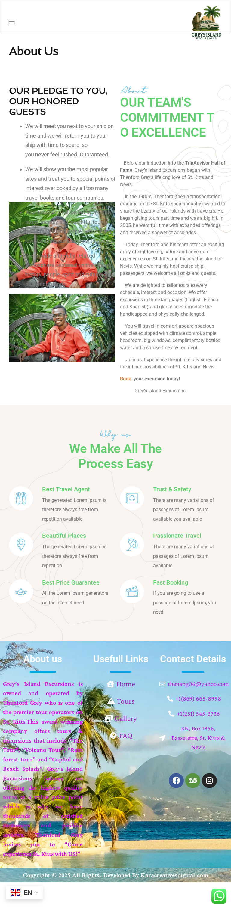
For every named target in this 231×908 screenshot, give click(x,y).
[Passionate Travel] (132, 545)
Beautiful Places (64, 535)
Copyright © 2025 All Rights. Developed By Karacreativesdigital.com (115, 875)
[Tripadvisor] (192, 780)
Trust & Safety (172, 489)
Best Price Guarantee (71, 582)
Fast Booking (170, 582)
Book (125, 379)
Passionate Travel (177, 535)
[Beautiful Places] (21, 545)
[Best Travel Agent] (21, 498)
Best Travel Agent (66, 489)
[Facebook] (176, 780)
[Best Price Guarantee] (21, 591)
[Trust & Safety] (132, 498)
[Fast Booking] (132, 591)
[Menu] (11, 23)
